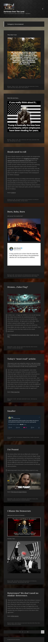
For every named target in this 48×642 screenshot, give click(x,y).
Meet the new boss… (13, 98)
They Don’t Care (12, 35)
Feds (22, 347)
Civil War (19, 199)
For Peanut (13, 449)
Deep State (13, 140)
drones (14, 347)
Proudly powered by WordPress (13, 639)
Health (8, 87)
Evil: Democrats (23, 139)
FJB (25, 582)
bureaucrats (34, 398)
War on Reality (34, 276)
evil (16, 140)
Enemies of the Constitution (26, 199)
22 (28, 632)
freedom (9, 400)
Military (18, 200)
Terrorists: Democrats (25, 500)
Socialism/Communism (26, 276)
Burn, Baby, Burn (16, 211)
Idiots (32, 346)
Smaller (11, 411)
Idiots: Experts (18, 87)
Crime (19, 346)
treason (26, 200)
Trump (19, 140)
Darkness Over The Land (14, 11)
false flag (18, 347)
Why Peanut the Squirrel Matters (19, 492)
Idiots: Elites (12, 87)
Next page (42, 632)
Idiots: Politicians (25, 87)
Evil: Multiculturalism (27, 274)
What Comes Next (15, 392)
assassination (21, 582)
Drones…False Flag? (17, 287)
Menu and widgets (42, 10)
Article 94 (13, 192)
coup (23, 200)
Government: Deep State (24, 86)
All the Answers (15, 616)
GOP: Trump (29, 139)
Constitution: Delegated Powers (23, 437)
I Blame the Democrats (19, 511)
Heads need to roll (16, 151)
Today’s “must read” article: (21, 358)
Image (9, 86)
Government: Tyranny (34, 86)
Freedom (19, 398)
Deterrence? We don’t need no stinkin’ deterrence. (22, 594)
